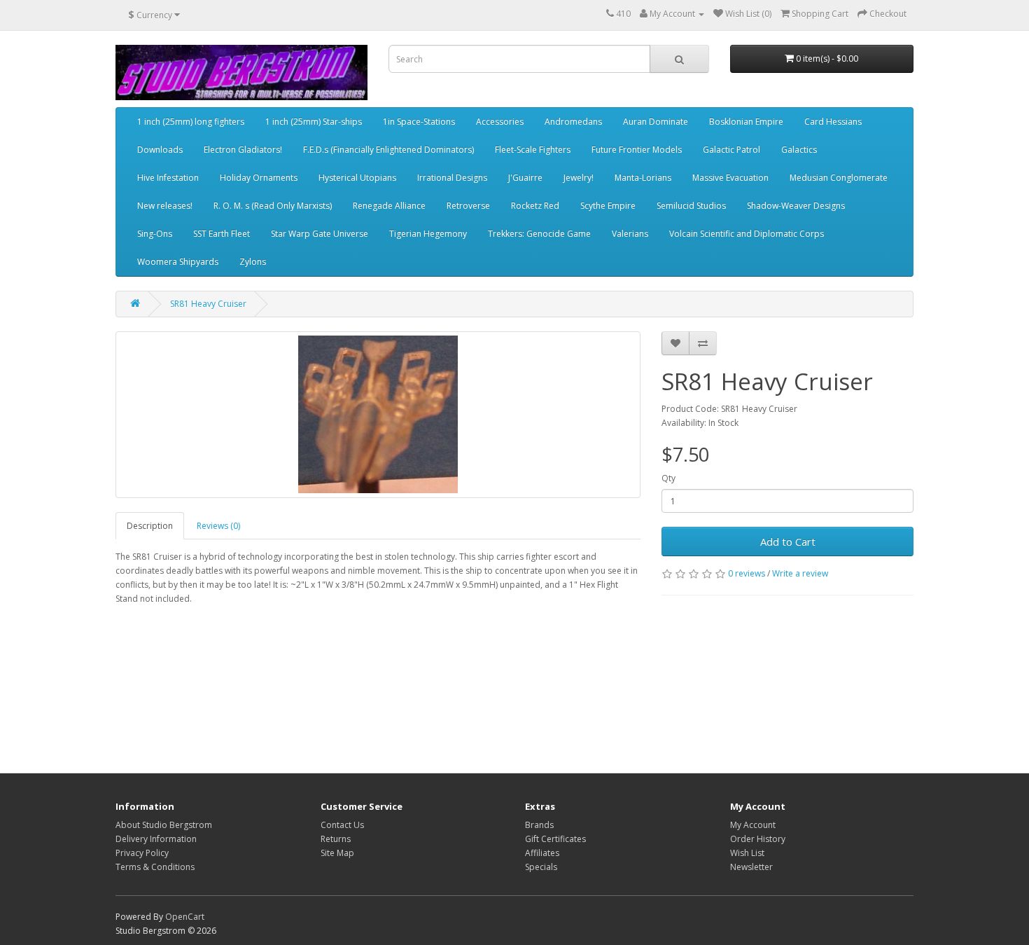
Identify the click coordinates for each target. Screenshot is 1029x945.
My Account (753, 825)
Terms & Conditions (155, 867)
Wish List (747, 853)
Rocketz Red (535, 206)
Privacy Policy (142, 853)
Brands (539, 825)
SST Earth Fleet (221, 234)
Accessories (500, 121)
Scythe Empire (608, 206)
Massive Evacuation (730, 178)
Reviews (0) (218, 526)
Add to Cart (788, 541)
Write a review (800, 573)
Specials (541, 867)
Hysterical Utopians (357, 178)
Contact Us (342, 825)
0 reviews (746, 573)
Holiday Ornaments (259, 178)
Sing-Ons (154, 234)
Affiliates (542, 853)
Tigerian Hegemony (428, 234)
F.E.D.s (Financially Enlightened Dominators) (388, 150)
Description (150, 526)
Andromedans (573, 121)
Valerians (630, 234)
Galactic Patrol (731, 150)
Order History (757, 839)
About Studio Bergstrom (163, 825)
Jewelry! (579, 178)
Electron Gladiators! (243, 150)
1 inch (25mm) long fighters (190, 121)
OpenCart (184, 917)
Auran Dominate (655, 121)
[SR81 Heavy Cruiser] (377, 414)
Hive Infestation (168, 178)
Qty (669, 478)
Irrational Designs (452, 178)
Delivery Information (156, 839)
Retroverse (468, 206)
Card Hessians (833, 121)
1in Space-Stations (419, 121)
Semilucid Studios (691, 206)
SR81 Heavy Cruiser (208, 304)
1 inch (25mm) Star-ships (313, 121)
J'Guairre (525, 178)
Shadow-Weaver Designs (796, 206)
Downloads (160, 150)
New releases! (164, 206)
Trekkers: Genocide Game (539, 234)
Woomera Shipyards (177, 262)
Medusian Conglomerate (839, 178)
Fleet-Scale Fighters (532, 150)
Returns (336, 839)
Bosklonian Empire (746, 121)
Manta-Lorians (643, 178)
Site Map (337, 853)
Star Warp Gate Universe (319, 234)
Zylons (252, 262)
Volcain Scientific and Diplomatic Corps (746, 234)
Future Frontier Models (637, 150)
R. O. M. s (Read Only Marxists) (273, 206)
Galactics (799, 150)
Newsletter (751, 867)
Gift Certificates (555, 839)
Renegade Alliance (389, 206)
